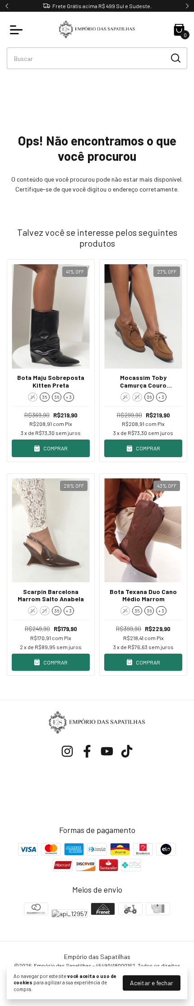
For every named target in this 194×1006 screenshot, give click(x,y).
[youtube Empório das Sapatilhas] (107, 751)
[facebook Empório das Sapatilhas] (87, 751)
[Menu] (18, 30)
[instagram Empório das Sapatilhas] (67, 751)
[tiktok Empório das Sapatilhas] (127, 751)
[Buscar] (175, 57)
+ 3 (69, 397)
